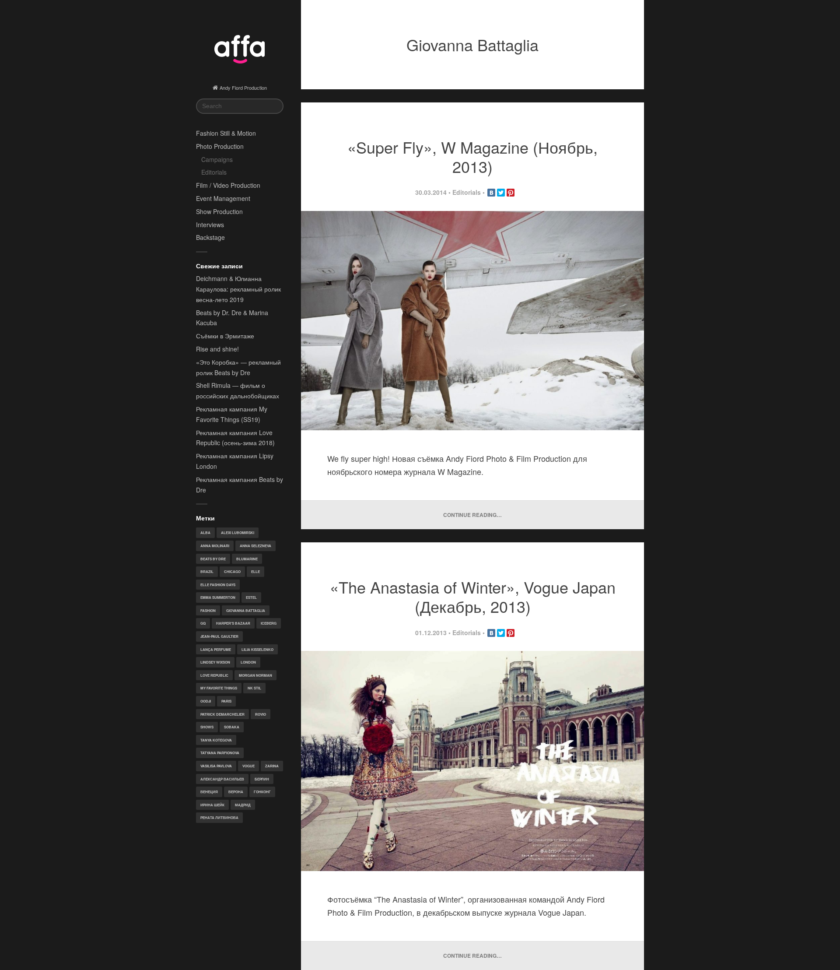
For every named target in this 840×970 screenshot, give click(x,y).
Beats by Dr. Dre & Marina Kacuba (232, 317)
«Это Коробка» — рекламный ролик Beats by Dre (238, 367)
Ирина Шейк (212, 804)
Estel (251, 597)
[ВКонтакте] (491, 193)
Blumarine (247, 558)
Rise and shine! (217, 348)
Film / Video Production (228, 185)
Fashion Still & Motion (226, 133)
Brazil (207, 571)
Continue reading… (472, 515)
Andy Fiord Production (243, 87)
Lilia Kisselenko (257, 649)
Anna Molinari (214, 545)
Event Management (223, 198)
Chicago (232, 571)
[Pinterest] (510, 193)
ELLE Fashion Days (217, 584)
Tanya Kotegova (216, 740)
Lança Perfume (215, 649)
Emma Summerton (217, 597)
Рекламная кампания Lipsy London (234, 461)
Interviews (210, 224)
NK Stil (254, 687)
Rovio (260, 714)
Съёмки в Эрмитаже (225, 335)
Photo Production (220, 146)
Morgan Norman (255, 675)
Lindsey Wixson (215, 662)
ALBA (205, 532)
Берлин (262, 779)
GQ (203, 623)
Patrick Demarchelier (222, 714)
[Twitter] (501, 193)
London (248, 662)
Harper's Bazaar (233, 623)
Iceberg (268, 623)
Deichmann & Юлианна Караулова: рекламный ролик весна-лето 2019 (238, 289)
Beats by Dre (213, 558)
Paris (226, 701)
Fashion (208, 610)
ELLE (255, 571)
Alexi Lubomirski (237, 532)
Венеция (209, 791)
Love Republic (214, 675)
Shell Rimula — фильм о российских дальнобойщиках (237, 390)
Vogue (248, 765)
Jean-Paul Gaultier (219, 636)
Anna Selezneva (255, 545)
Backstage (210, 237)
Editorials (214, 172)
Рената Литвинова (219, 817)
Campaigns (217, 159)
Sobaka (231, 726)
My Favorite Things (218, 687)
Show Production (219, 211)
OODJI (205, 701)
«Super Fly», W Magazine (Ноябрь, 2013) (472, 156)
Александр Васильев (222, 779)
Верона (235, 791)
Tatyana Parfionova (219, 752)
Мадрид (243, 804)
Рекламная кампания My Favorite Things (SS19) (231, 414)
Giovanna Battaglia (245, 610)
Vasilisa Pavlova (216, 765)
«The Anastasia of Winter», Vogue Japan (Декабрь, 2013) (473, 596)
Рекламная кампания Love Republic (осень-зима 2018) (235, 437)
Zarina (272, 765)
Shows (207, 726)
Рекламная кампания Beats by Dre (239, 484)
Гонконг (262, 791)
